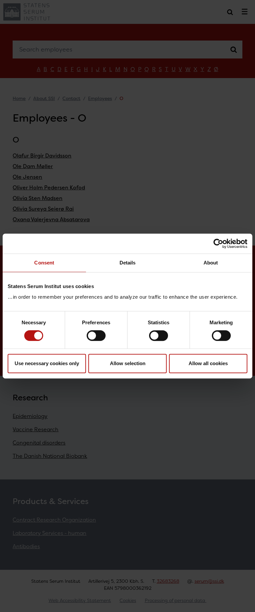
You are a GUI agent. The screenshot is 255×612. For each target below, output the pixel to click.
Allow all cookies (208, 363)
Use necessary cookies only (47, 363)
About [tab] (211, 262)
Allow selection (127, 363)
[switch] (96, 335)
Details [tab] (128, 262)
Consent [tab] (44, 262)
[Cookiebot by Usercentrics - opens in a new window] (218, 244)
